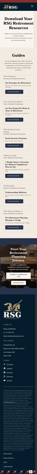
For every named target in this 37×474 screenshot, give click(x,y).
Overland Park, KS (9, 345)
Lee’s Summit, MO (9, 352)
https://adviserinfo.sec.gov (9, 402)
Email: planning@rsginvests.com (13, 336)
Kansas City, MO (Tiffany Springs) (13, 348)
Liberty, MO (7, 355)
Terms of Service (8, 458)
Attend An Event (18, 283)
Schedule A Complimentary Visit (18, 275)
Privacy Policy (7, 453)
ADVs (5, 462)
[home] (10, 6)
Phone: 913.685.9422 (9, 329)
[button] (32, 6)
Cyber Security (8, 466)
